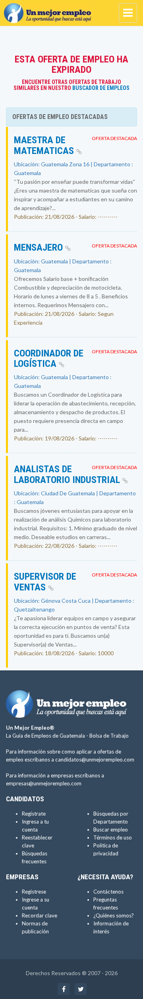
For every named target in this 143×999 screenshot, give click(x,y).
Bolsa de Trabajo (109, 735)
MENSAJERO (39, 247)
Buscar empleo (110, 829)
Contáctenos (108, 891)
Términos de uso (112, 837)
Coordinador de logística (48, 358)
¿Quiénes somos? (113, 915)
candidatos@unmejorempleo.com (94, 759)
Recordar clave (39, 915)
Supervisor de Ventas (45, 581)
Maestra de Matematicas (45, 145)
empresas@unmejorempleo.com (43, 783)
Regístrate (34, 813)
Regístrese (34, 891)
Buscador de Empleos (100, 88)
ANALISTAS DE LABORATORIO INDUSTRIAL (68, 474)
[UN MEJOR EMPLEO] (49, 10)
